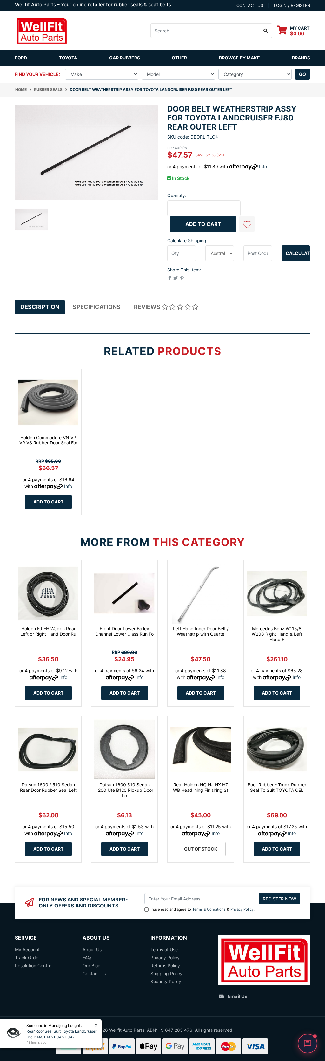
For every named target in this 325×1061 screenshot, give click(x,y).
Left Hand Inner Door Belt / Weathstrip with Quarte (201, 631)
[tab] (40, 307)
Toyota (68, 57)
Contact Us (94, 973)
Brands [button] (301, 57)
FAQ (87, 957)
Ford (21, 57)
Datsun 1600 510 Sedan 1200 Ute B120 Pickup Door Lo (124, 790)
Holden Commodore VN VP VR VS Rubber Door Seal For (48, 440)
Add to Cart (203, 224)
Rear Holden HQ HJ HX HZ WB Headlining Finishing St (200, 787)
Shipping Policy (166, 973)
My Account (27, 949)
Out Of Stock (200, 849)
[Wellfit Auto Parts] (41, 30)
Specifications (97, 307)
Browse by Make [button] (239, 57)
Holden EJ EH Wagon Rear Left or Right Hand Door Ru (48, 631)
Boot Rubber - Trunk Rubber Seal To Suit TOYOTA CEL (277, 787)
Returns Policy (165, 965)
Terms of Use (164, 949)
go (302, 74)
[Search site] (266, 30)
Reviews (148, 307)
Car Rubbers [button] (124, 57)
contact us (249, 5)
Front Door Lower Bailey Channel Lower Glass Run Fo (124, 631)
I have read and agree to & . (202, 909)
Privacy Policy (242, 909)
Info (263, 166)
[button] (247, 224)
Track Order (27, 957)
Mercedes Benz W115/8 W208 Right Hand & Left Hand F (277, 634)
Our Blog (92, 965)
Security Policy (165, 981)
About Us (92, 949)
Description (39, 307)
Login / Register (292, 5)
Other (179, 57)
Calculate (298, 253)
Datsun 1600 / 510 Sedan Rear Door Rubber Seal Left (48, 787)
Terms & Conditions (209, 909)
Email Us (237, 996)
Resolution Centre (33, 965)
